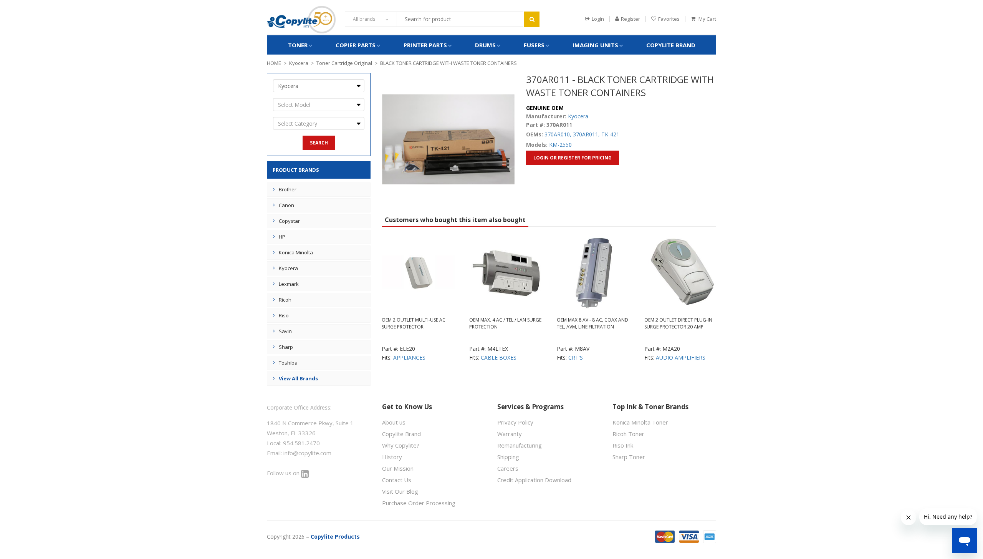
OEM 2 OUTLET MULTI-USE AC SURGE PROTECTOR (413, 323)
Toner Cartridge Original (344, 63)
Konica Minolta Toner (640, 422)
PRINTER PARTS (425, 45)
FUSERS (534, 45)
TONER (298, 45)
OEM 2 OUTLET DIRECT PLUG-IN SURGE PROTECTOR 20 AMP (678, 323)
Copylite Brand (670, 45)
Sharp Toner (628, 457)
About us (393, 422)
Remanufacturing (519, 445)
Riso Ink (622, 445)
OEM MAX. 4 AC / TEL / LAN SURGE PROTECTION (505, 323)
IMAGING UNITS (595, 45)
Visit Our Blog (400, 491)
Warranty (509, 434)
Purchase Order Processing (418, 503)
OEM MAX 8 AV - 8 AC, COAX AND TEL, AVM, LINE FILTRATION (592, 323)
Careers (507, 468)
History (392, 457)
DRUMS (485, 45)
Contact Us (396, 480)
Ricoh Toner (628, 434)
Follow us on (284, 473)
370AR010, (557, 134)
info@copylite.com (307, 453)
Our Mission (398, 468)
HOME (274, 63)
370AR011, (586, 134)
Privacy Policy (515, 422)
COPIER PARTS (356, 45)
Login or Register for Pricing (572, 157)
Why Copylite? (400, 445)
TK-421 (610, 134)
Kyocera (298, 63)
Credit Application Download (534, 480)
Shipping (508, 457)
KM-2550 (560, 144)
